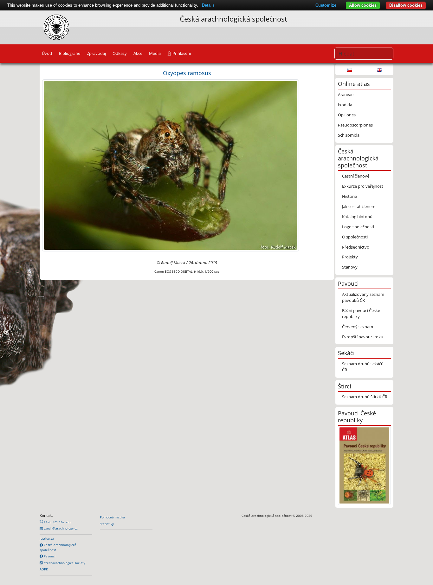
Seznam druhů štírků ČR (364, 397)
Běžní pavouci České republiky (361, 313)
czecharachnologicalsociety (64, 563)
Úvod (47, 53)
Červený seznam (357, 326)
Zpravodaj (96, 53)
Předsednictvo (355, 247)
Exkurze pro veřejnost (362, 186)
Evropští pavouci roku (362, 337)
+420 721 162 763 (57, 522)
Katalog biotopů (357, 216)
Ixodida (345, 104)
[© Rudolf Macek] (170, 165)
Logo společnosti (358, 227)
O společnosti (355, 237)
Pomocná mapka (112, 517)
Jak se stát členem (358, 206)
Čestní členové (355, 176)
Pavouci (49, 556)
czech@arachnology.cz (60, 528)
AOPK (44, 569)
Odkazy (120, 53)
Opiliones (347, 115)
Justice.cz (47, 538)
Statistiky (107, 524)
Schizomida (348, 135)
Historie (349, 196)
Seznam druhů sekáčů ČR (363, 367)
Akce (137, 53)
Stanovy (350, 267)
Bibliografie (69, 53)
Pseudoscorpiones (355, 125)
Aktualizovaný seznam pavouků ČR (363, 297)
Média (155, 53)
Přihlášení (181, 53)
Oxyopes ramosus (187, 73)
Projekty (350, 257)
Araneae (345, 94)
